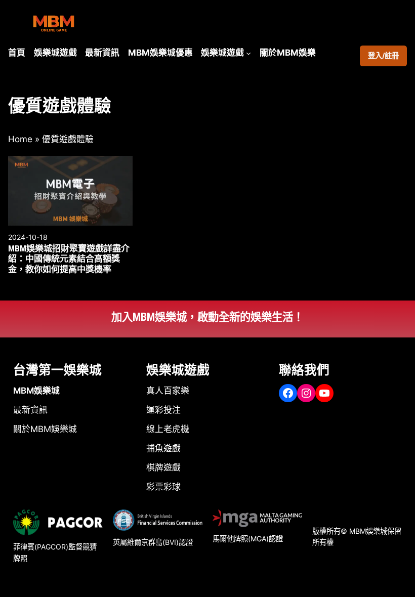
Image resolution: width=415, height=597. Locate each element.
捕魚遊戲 (163, 448)
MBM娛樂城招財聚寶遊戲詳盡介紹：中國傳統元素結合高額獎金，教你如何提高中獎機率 (69, 258)
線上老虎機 (167, 429)
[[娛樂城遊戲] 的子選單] (248, 52)
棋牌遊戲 (163, 467)
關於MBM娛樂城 (45, 429)
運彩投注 (163, 410)
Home (20, 139)
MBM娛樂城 (36, 391)
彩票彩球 (163, 487)
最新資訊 (30, 410)
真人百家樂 (167, 391)
